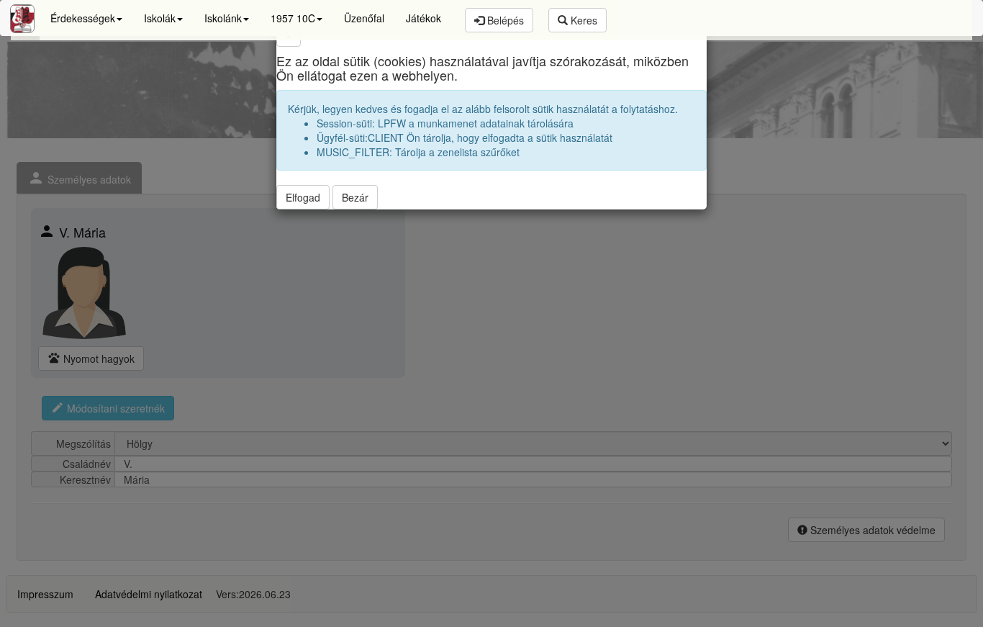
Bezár (355, 197)
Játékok (423, 18)
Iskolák (160, 18)
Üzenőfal (364, 18)
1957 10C (293, 18)
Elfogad (303, 197)
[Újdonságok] (22, 18)
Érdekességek (82, 18)
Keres (582, 20)
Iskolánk (223, 18)
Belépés (504, 20)
